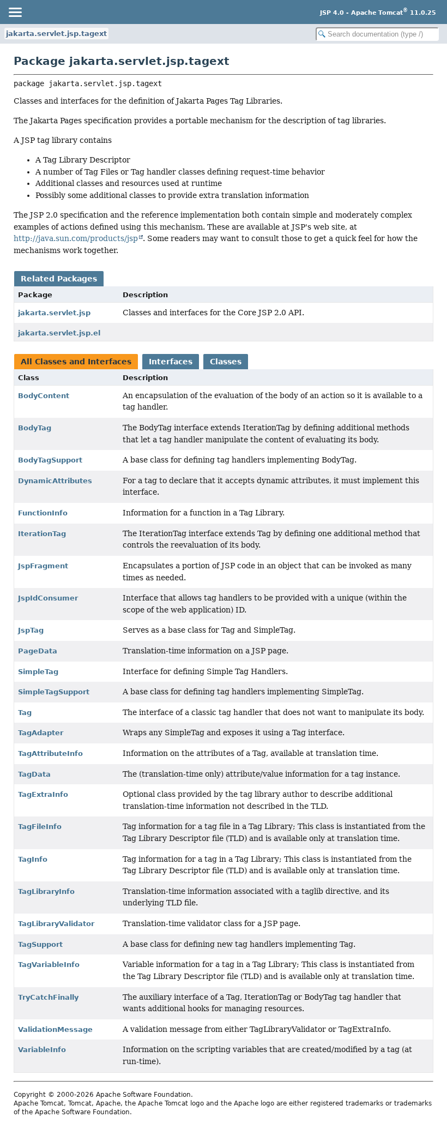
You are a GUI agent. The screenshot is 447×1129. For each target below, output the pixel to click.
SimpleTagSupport (53, 692)
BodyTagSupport (50, 460)
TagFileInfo (40, 826)
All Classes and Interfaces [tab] (76, 361)
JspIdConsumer (48, 598)
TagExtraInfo (43, 794)
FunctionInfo (43, 513)
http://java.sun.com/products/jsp (76, 238)
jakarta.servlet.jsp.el (59, 333)
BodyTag (34, 428)
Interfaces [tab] (170, 361)
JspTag (31, 630)
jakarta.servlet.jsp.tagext (56, 33)
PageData (37, 651)
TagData (34, 774)
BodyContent (43, 396)
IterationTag (42, 534)
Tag (25, 712)
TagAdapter (40, 733)
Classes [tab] (225, 361)
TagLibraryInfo (46, 891)
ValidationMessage (55, 1029)
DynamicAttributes (55, 481)
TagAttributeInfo (50, 753)
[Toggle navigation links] (14, 12)
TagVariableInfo (49, 964)
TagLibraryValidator (56, 924)
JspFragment (43, 566)
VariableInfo (42, 1050)
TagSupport (40, 944)
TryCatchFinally (48, 997)
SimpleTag (38, 672)
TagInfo (32, 859)
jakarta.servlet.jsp (54, 313)
